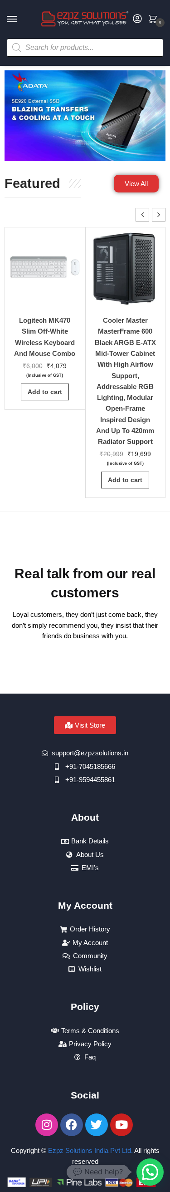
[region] (85, 115)
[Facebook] (71, 1124)
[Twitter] (96, 1124)
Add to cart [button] (45, 391)
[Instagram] (46, 1124)
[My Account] (137, 19)
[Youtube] (121, 1124)
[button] (158, 215)
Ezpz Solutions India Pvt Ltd (89, 1150)
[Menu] (20, 19)
